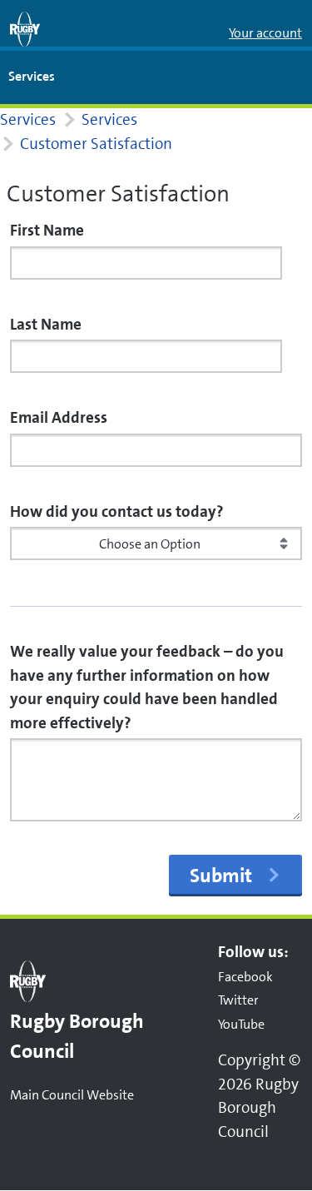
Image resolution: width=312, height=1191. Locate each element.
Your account (265, 33)
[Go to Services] (25, 29)
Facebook (245, 976)
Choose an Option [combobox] (150, 544)
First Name (47, 230)
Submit (221, 875)
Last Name (46, 324)
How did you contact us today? (117, 511)
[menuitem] (31, 77)
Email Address (58, 417)
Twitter (238, 1000)
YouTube (241, 1024)
